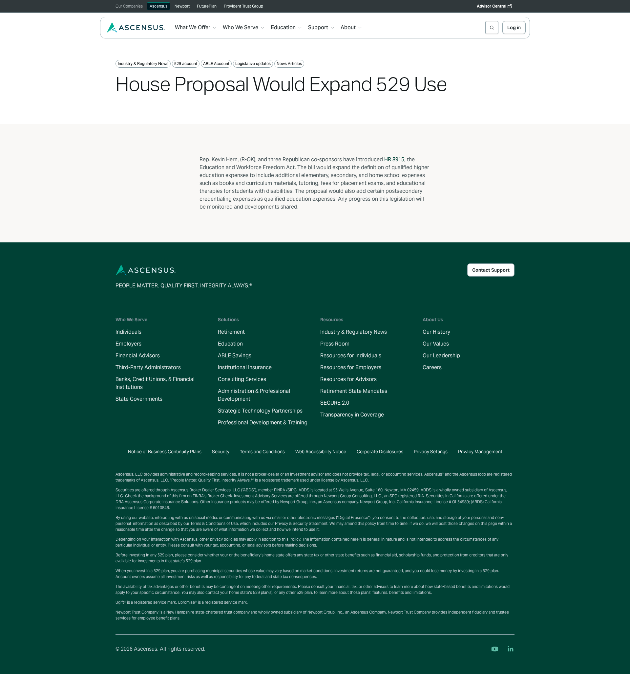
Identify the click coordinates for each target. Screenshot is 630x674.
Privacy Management (480, 452)
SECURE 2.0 (334, 402)
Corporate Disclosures (380, 452)
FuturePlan (207, 6)
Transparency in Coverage (352, 414)
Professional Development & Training (262, 422)
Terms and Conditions (262, 452)
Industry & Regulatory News (353, 331)
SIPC (292, 489)
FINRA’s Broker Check (212, 495)
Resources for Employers (350, 367)
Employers (128, 343)
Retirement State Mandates (353, 391)
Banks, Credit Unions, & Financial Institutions (155, 383)
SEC (393, 495)
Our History (436, 331)
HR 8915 (394, 159)
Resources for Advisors (348, 379)
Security (220, 452)
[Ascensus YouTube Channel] (495, 649)
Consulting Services (242, 379)
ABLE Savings (234, 355)
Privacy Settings (431, 452)
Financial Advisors (138, 355)
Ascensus (158, 6)
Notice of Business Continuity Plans (164, 452)
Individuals (128, 331)
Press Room (334, 343)
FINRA (280, 489)
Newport (182, 6)
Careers (432, 367)
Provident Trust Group (243, 6)
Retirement (231, 331)
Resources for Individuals (350, 355)
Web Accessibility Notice (320, 452)
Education (230, 343)
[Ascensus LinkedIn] (510, 649)
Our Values (436, 343)
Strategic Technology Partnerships (260, 410)
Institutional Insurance (245, 367)
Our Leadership (441, 355)
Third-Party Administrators (148, 367)
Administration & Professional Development (254, 395)
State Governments (139, 398)
